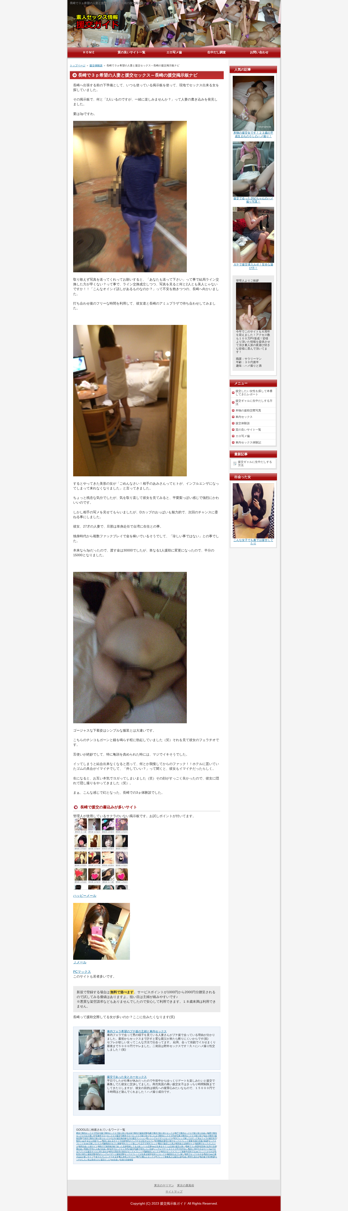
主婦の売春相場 (126, 1160)
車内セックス (244, 417)
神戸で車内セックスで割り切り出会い (191, 1133)
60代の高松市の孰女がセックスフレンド (126, 1152)
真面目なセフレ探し (175, 1154)
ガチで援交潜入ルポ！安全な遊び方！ (253, 266)
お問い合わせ (259, 52)
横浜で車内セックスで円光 (87, 1133)
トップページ (77, 65)
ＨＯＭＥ (89, 52)
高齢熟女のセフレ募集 (111, 1144)
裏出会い (80, 1149)
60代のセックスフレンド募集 (173, 1152)
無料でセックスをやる (194, 1154)
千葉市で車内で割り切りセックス (96, 1138)
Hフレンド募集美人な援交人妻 (169, 1157)
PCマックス (82, 972)
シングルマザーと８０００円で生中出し (171, 1149)
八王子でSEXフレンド (148, 1144)
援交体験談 (96, 65)
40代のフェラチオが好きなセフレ (139, 1141)
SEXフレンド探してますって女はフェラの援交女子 (195, 1138)
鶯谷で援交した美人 (166, 1144)
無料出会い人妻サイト (88, 1146)
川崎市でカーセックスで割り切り (135, 1136)
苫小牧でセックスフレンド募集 (179, 1141)
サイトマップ (174, 1191)
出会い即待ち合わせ (190, 1157)
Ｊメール (79, 962)
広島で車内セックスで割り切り (190, 1136)
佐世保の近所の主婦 (207, 1146)
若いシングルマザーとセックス (159, 1138)
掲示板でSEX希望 (207, 1157)
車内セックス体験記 (248, 442)
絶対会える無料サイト (185, 1144)
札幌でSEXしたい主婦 (143, 1149)
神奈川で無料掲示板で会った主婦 (112, 1146)
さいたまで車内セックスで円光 (163, 1136)
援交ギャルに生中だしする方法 (254, 402)
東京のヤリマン (164, 1185)
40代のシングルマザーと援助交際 (110, 1154)
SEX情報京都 (159, 1141)
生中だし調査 (216, 52)
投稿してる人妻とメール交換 (139, 1146)
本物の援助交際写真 (248, 410)
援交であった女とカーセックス (127, 1077)
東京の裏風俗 (185, 1185)
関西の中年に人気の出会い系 (96, 1149)
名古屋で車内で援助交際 (136, 1133)
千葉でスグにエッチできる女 (106, 1157)
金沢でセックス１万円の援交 (121, 1149)
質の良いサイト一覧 (248, 429)
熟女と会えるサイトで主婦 (113, 1141)
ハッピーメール (84, 895)
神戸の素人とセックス (145, 1157)
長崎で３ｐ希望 (192, 1146)
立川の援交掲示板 (118, 1138)
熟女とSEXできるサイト (198, 1149)
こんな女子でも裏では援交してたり (253, 541)
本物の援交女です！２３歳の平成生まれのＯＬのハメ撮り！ (253, 134)
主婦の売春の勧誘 (200, 1141)
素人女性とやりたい (127, 1157)
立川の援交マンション (136, 1138)
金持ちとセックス (159, 1154)
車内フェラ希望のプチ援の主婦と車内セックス (137, 1031)
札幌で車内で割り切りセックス (161, 1133)
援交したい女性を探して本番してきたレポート (254, 392)
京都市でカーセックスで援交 (108, 1136)
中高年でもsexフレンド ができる (200, 1152)
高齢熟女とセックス (152, 1152)
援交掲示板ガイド (173, 1203)
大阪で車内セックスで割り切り (112, 1133)
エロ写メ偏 (243, 436)
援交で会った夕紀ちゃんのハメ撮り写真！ (253, 200)
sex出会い (115, 1160)
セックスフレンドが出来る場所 (138, 1154)
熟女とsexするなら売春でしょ (89, 1141)
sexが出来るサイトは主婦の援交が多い (168, 1146)
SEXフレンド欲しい (130, 1144)
